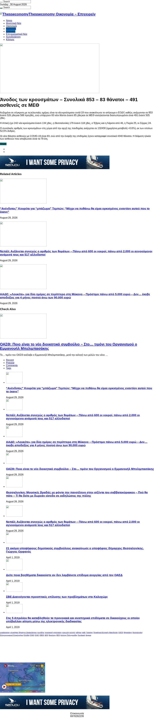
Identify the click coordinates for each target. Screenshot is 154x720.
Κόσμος (10, 39)
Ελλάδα (26, 635)
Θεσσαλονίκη (137, 632)
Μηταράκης (128, 632)
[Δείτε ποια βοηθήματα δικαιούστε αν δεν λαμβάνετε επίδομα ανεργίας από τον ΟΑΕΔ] (14, 569)
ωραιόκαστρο (5, 632)
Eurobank (81, 635)
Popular (10, 362)
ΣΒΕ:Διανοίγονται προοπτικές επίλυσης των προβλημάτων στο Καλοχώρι (57, 596)
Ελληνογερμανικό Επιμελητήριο (11, 635)
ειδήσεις (79, 632)
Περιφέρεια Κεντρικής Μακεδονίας (105, 632)
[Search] (1, 2)
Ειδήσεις (10, 31)
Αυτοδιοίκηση (13, 37)
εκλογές (72, 632)
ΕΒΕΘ (42, 635)
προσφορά (49, 632)
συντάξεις (40, 632)
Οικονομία (11, 26)
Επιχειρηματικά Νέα (16, 34)
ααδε (84, 632)
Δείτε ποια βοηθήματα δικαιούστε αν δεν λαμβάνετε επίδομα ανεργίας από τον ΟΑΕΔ (64, 575)
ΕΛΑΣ (37, 635)
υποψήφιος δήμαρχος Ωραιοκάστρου (23, 632)
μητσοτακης (57, 632)
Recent (10, 360)
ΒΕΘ (58, 635)
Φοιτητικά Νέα (13, 23)
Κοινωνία (11, 28)
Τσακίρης (89, 632)
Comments (12, 365)
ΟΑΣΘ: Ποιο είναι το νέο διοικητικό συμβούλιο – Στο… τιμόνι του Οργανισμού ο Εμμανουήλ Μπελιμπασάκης (80, 468)
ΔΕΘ (46, 635)
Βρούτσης (52, 635)
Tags (8, 368)
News (9, 20)
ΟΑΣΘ (120, 632)
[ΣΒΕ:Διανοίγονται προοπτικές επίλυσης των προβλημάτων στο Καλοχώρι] (14, 591)
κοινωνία (65, 632)
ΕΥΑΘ (32, 635)
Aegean (88, 635)
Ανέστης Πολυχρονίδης (68, 635)
